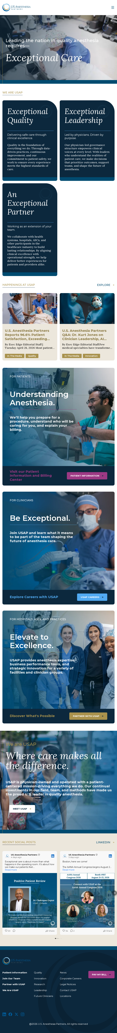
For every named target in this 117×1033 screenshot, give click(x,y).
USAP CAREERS (90, 597)
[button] (2, 893)
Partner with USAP (86, 716)
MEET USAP (20, 808)
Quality (38, 972)
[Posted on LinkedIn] (53, 856)
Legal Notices (68, 984)
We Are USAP (10, 990)
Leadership (40, 990)
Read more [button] (11, 869)
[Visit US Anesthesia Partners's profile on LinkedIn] (8, 856)
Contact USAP (68, 990)
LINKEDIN (103, 842)
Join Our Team (11, 978)
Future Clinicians (43, 996)
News (63, 972)
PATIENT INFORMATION (85, 475)
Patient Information (14, 972)
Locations (65, 996)
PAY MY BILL (99, 974)
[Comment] (13, 931)
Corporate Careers (70, 978)
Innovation (40, 978)
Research (39, 984)
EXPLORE (103, 285)
